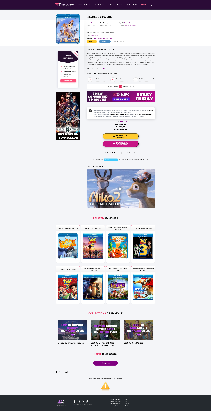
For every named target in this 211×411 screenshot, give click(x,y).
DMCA (127, 403)
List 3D (128, 4)
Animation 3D (94, 35)
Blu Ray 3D (128, 25)
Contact (127, 405)
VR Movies (111, 4)
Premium (149, 110)
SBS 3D (134, 25)
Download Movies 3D (68, 4)
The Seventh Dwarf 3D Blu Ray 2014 (118, 269)
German (100, 38)
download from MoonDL (143, 114)
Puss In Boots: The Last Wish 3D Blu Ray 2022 (92, 269)
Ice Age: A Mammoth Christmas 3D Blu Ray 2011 (143, 269)
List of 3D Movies (115, 403)
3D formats (124, 122)
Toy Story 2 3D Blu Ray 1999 (67, 269)
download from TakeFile (119, 114)
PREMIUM (143, 4)
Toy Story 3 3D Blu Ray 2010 (143, 228)
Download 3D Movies (83, 4)
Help (126, 401)
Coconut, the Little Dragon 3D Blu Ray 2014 (118, 228)
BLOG (135, 4)
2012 (91, 23)
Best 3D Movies (99, 4)
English (95, 38)
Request (119, 4)
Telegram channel (112, 159)
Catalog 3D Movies (116, 405)
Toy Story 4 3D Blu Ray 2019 (93, 228)
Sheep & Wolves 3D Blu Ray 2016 (68, 228)
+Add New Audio (107, 38)
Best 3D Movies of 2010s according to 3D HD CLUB (103, 344)
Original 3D (127, 23)
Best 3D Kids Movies (133, 343)
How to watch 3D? (115, 399)
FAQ (126, 399)
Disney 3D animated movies (71, 343)
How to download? (116, 401)
